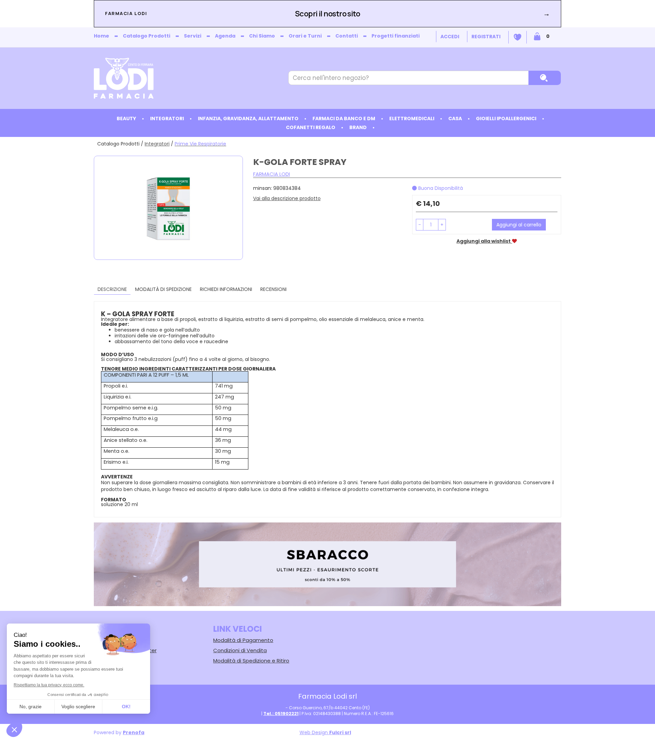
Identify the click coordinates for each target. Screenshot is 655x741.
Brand (358, 127)
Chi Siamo (262, 35)
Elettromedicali (411, 118)
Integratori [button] (167, 118)
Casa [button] (455, 118)
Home (101, 35)
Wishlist (517, 37)
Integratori (157, 143)
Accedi (449, 36)
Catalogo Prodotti (146, 35)
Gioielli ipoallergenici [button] (506, 118)
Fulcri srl (340, 732)
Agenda (225, 35)
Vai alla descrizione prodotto (287, 198)
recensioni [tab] (273, 289)
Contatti (346, 35)
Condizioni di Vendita (240, 650)
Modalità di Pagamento (243, 640)
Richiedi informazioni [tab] (226, 289)
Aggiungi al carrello (518, 224)
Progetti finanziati (396, 35)
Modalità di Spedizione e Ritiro (251, 660)
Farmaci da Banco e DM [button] (343, 118)
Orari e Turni (305, 35)
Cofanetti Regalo (310, 127)
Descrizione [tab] (112, 289)
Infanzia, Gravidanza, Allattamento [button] (248, 118)
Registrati (485, 36)
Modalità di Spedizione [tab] (163, 289)
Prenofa (133, 732)
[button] (419, 224)
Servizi (192, 35)
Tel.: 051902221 (281, 713)
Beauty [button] (126, 118)
